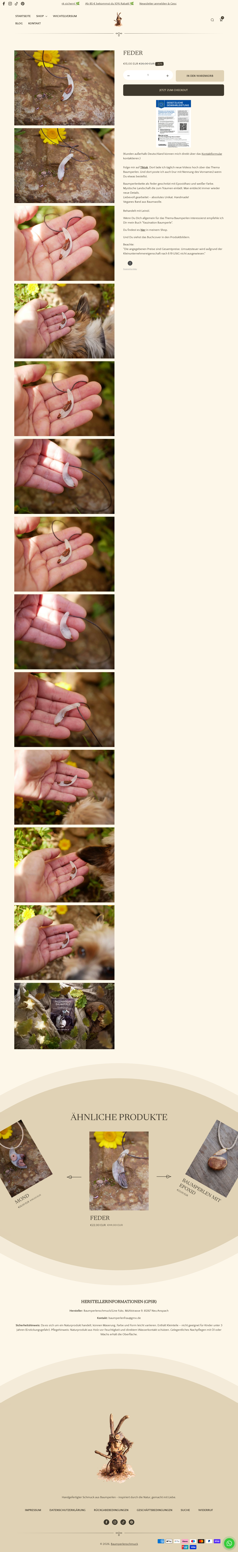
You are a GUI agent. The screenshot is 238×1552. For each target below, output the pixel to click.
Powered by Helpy (130, 269)
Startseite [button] (23, 16)
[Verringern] (128, 76)
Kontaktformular (212, 153)
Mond (22, 1199)
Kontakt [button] (34, 23)
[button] (221, 19)
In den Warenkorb (200, 75)
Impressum (33, 1510)
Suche (185, 1510)
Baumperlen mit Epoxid (199, 1191)
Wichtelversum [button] (65, 16)
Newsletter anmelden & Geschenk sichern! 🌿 (120, 3)
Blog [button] (19, 23)
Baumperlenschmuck (124, 1544)
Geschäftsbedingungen (154, 1510)
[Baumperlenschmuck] (119, 1449)
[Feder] (119, 1171)
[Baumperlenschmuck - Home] (119, 20)
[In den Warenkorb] (20, 1126)
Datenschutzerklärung (67, 1510)
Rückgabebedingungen (111, 1510)
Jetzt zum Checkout (173, 90)
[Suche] (212, 19)
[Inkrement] (167, 76)
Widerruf (205, 1510)
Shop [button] (40, 16)
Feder (100, 1218)
